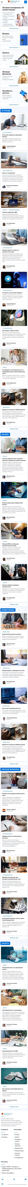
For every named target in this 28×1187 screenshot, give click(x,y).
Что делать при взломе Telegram (12, 293)
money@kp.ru (10, 1173)
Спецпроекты (19, 1157)
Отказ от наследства (8, 173)
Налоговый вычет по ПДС (10, 1051)
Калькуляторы (19, 1151)
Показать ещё (14, 604)
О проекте (5, 1134)
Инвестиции (6, 407)
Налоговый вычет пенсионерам (12, 1010)
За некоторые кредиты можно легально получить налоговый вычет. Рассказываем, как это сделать (13, 1094)
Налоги (5, 367)
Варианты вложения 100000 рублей (13, 409)
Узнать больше (13, 28)
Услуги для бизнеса (14, 210)
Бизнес (5, 210)
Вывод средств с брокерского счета (13, 670)
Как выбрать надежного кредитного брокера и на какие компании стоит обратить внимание (11, 140)
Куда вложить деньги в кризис (11, 634)
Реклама (4, 1137)
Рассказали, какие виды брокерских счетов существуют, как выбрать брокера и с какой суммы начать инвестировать (14, 712)
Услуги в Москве (7, 132)
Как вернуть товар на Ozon (10, 330)
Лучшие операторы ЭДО (9, 212)
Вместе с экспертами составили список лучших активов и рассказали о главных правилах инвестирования (13, 638)
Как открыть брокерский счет (11, 708)
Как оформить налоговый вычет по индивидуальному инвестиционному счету (13, 371)
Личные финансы (7, 170)
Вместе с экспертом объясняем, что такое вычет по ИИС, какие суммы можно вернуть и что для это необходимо (13, 377)
